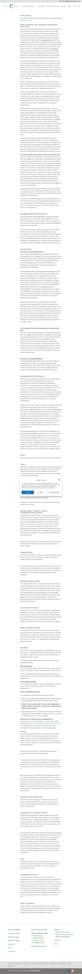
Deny (41, 492)
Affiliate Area (35, 963)
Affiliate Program (13, 937)
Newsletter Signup (14, 940)
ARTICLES (57, 940)
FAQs (69, 6)
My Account (44, 963)
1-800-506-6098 (37, 723)
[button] (59, 480)
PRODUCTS (57, 930)
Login (69, 963)
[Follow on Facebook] (69, 971)
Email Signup (62, 963)
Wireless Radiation (38, 938)
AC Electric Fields (38, 940)
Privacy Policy (27, 20)
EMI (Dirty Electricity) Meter (64, 934)
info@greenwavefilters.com (49, 714)
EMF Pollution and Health (39, 946)
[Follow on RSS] (72, 971)
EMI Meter (41, 6)
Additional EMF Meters (63, 937)
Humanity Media (35, 970)
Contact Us (11, 951)
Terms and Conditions (14, 963)
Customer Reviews (14, 933)
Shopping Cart (53, 963)
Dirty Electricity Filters (28, 6)
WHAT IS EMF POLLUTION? (39, 930)
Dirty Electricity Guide (53, 6)
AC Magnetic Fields (39, 943)
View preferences (54, 492)
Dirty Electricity (38, 936)
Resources (11, 944)
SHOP (74, 6)
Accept (28, 492)
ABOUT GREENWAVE (14, 930)
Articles (63, 6)
